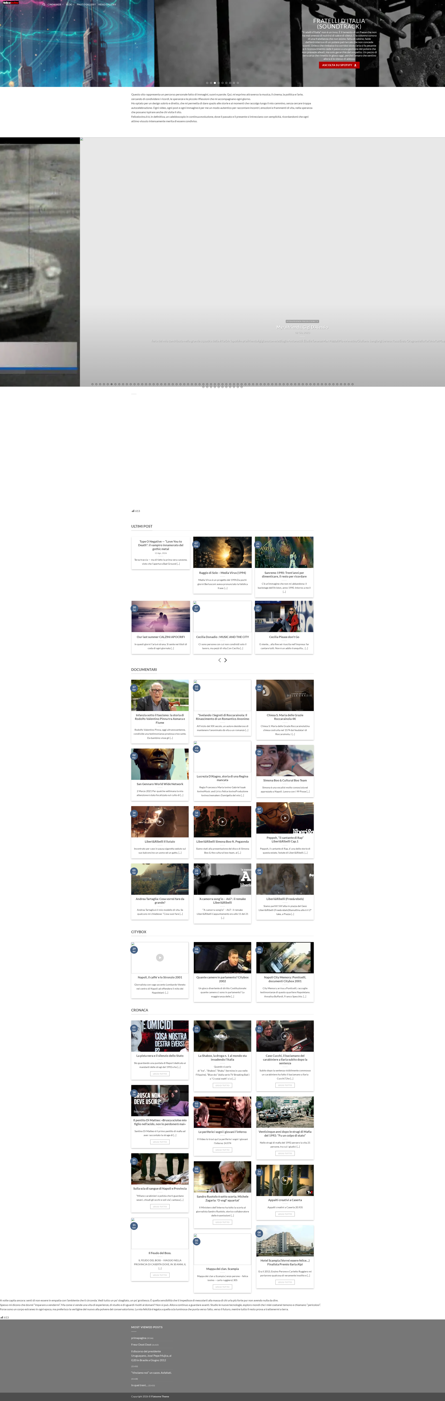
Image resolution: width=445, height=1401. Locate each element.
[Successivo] (225, 660)
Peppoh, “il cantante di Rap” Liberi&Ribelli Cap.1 (285, 839)
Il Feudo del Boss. (160, 1253)
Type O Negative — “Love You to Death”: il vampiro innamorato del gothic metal (160, 545)
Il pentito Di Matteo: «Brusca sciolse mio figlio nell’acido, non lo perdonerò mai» (160, 1122)
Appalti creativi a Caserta (285, 1200)
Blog (69, 4)
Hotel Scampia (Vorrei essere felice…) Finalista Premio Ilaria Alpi (285, 1262)
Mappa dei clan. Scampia (222, 1269)
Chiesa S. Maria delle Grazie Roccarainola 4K (285, 717)
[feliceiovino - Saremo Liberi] (20, 2)
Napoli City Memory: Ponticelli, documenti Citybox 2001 (285, 979)
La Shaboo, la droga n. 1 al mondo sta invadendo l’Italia (222, 1057)
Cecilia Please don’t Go (284, 637)
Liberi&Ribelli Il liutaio (160, 841)
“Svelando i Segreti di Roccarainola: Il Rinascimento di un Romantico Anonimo (222, 717)
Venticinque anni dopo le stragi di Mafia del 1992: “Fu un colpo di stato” (285, 1133)
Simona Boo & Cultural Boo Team (285, 780)
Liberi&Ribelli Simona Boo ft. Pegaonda (222, 841)
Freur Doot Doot (141, 1344)
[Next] (432, 43)
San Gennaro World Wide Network (160, 784)
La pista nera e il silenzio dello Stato (160, 1055)
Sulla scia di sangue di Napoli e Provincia (160, 1188)
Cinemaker (54, 4)
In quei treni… (139, 1385)
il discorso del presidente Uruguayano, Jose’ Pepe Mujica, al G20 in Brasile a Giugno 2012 (151, 1356)
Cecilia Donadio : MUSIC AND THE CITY (222, 637)
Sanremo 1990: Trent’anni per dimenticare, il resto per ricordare (284, 574)
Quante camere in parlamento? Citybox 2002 (222, 979)
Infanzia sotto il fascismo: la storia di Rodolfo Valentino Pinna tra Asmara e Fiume (160, 718)
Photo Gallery (86, 4)
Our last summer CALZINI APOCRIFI (161, 637)
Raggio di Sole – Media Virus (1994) (222, 573)
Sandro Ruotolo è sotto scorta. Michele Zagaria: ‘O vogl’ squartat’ (222, 1198)
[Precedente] (220, 660)
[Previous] (13, 43)
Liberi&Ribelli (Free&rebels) (285, 899)
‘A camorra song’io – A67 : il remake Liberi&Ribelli (222, 901)
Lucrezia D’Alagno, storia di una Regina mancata (222, 778)
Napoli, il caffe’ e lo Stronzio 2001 (160, 977)
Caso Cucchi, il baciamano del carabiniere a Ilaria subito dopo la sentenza (285, 1059)
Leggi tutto (160, 1074)
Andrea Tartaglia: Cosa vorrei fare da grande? (160, 901)
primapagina (138, 1337)
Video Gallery (107, 4)
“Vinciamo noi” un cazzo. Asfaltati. (151, 1372)
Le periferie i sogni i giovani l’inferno (223, 1132)
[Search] (44, 4)
